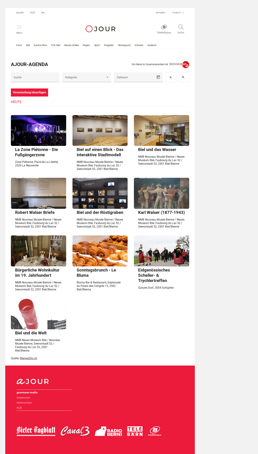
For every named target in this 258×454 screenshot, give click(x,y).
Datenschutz (24, 402)
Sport (97, 45)
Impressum (23, 397)
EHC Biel (55, 45)
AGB (19, 407)
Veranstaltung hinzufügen (29, 92)
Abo (43, 12)
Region (86, 45)
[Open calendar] (158, 77)
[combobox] (86, 79)
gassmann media (27, 392)
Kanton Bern (40, 45)
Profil (32, 12)
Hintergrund (124, 45)
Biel (28, 45)
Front (19, 45)
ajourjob (20, 12)
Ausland (151, 45)
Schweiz (139, 45)
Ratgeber (109, 45)
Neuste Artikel (71, 45)
